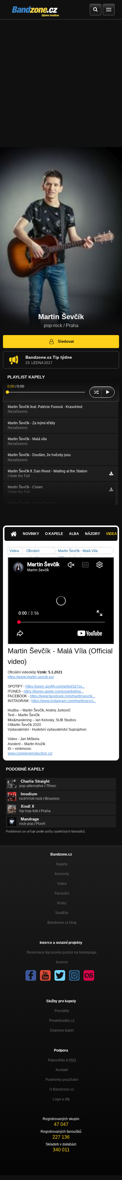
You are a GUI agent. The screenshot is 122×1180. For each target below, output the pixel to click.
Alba (74, 534)
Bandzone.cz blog (61, 923)
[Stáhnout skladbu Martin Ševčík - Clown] (111, 489)
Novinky (31, 534)
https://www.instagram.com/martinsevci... (63, 701)
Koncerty (62, 874)
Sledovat (66, 341)
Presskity (61, 1011)
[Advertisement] (61, 83)
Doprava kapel (62, 1030)
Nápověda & (62, 1060)
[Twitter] (59, 975)
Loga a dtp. (62, 1099)
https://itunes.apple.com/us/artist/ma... (54, 691)
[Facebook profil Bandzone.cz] (30, 975)
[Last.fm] (89, 975)
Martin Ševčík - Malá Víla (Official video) (78, 551)
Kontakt (62, 1070)
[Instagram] (74, 975)
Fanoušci (61, 893)
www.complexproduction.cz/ (30, 753)
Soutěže (61, 913)
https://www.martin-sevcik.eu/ (31, 677)
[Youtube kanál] (45, 975)
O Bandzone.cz (61, 1089)
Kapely (62, 864)
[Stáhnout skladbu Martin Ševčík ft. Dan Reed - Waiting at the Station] (111, 473)
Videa (14, 551)
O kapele (54, 534)
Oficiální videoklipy (34, 551)
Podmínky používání (62, 1080)
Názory (92, 534)
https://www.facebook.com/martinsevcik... (62, 696)
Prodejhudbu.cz (62, 1021)
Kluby (61, 903)
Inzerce (62, 962)
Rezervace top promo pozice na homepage (62, 952)
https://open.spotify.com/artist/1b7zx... (55, 686)
